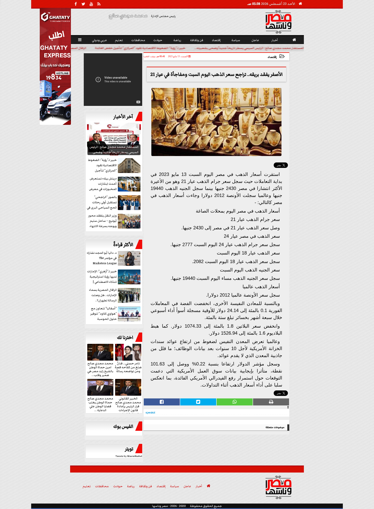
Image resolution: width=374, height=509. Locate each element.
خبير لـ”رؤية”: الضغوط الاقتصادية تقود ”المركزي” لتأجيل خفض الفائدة (154, 48)
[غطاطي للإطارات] (55, 123)
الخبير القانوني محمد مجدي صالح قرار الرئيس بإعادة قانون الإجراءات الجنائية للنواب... (128, 406)
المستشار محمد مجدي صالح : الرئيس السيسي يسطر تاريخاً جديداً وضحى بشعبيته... (263, 48)
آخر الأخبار (123, 116)
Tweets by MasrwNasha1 (129, 456)
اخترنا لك (125, 337)
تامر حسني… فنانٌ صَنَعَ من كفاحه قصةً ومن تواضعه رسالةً (128, 367)
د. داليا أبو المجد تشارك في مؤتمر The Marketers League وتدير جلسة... (102, 258)
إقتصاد (272, 57)
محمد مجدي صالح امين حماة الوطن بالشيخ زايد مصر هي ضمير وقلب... (100, 369)
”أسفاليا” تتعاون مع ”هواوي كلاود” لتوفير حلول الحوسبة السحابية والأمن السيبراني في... (115, 314)
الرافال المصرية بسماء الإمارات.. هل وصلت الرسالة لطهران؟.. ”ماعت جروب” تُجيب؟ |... (114, 295)
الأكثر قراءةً (123, 244)
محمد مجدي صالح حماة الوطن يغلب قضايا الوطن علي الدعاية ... (100, 404)
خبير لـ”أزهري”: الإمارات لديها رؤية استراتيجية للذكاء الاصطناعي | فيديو (102, 277)
